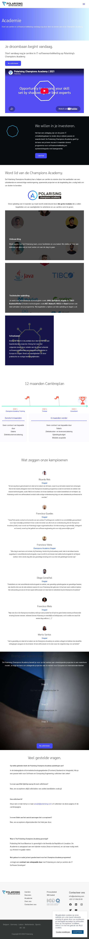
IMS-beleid (51, 895)
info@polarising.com (76, 896)
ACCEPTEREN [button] (77, 932)
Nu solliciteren (13, 63)
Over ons (28, 901)
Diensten (28, 895)
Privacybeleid (52, 892)
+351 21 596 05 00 (76, 899)
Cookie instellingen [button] (63, 932)
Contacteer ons (30, 904)
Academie (28, 898)
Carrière (27, 892)
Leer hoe (41, 156)
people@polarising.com (43, 804)
